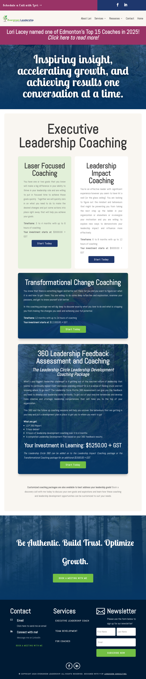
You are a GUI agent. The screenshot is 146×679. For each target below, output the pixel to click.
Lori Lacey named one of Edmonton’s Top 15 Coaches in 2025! (73, 34)
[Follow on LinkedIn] (125, 4)
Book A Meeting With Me (73, 578)
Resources (114, 18)
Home (140, 18)
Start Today (44, 243)
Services (99, 18)
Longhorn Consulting (115, 674)
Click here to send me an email (31, 625)
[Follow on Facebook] (117, 4)
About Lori (86, 18)
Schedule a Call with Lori (20, 5)
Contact (130, 18)
